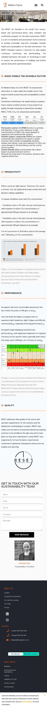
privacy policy (27, 702)
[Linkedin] (7, 614)
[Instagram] (7, 620)
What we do (9, 662)
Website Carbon (31, 654)
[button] (36, 5)
